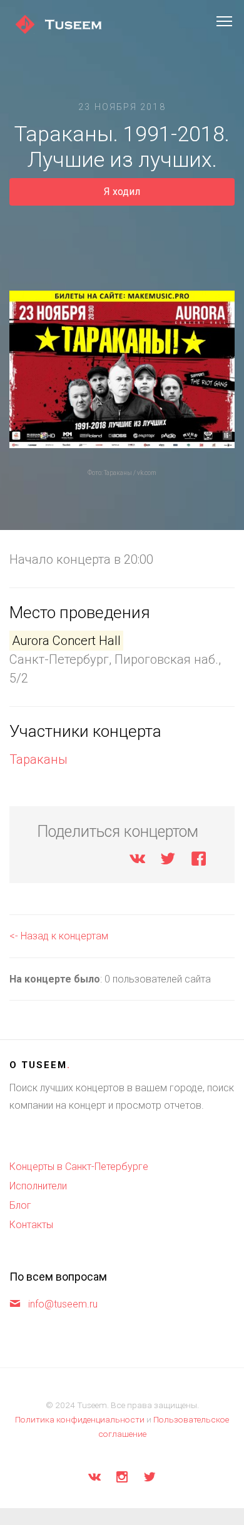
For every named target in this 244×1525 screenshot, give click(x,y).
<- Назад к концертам (58, 936)
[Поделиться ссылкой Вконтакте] (137, 861)
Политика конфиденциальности (80, 1419)
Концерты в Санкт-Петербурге (78, 1166)
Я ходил (122, 192)
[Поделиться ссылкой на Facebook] (199, 861)
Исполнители (38, 1186)
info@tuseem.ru (63, 1304)
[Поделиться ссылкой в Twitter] (168, 861)
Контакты (31, 1225)
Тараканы (38, 759)
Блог (20, 1205)
